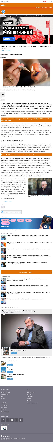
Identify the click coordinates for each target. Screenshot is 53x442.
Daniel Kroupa (7, 201)
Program (38, 7)
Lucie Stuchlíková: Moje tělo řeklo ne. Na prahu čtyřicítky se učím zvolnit (28, 249)
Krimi (13, 220)
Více (45, 16)
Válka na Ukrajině (5, 392)
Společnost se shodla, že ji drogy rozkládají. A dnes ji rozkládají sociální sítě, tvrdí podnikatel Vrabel (25, 119)
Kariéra (29, 398)
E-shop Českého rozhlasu (9, 307)
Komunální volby (5, 394)
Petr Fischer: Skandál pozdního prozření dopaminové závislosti (25, 299)
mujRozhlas (4, 216)
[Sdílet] (3, 100)
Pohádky (20, 220)
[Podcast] (1, 100)
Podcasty (3, 409)
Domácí (3, 16)
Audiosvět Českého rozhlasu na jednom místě (11, 230)
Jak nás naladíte (31, 392)
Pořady (17, 16)
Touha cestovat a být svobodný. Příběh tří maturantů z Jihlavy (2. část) (27, 235)
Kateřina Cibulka (43, 195)
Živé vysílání (5, 223)
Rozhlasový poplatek (32, 402)
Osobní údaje (9, 438)
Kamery (50, 7)
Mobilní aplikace (5, 412)
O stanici (39, 16)
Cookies (3, 438)
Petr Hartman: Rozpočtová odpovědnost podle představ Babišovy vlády (27, 285)
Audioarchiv (44, 7)
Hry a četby (5, 220)
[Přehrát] (2, 94)
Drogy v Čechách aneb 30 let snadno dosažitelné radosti (17, 155)
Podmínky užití (17, 438)
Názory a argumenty (6, 50)
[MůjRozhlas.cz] (3, 57)
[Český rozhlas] (5, 1)
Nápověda (29, 394)
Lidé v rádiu (30, 396)
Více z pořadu (5, 277)
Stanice (3, 396)
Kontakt (29, 400)
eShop (3, 398)
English (23, 438)
